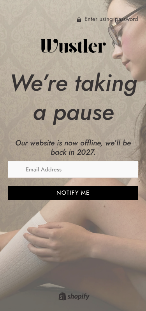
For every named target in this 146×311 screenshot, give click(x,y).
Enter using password (110, 19)
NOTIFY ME (73, 192)
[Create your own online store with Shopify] (73, 297)
